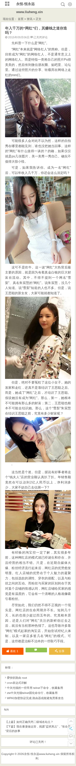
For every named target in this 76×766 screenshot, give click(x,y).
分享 (61, 651)
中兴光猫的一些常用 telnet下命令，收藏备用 (35, 687)
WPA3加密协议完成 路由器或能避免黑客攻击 (35, 698)
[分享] (71, 729)
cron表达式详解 (17, 682)
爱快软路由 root (17, 677)
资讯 (29, 19)
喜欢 (14, 651)
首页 (21, 19)
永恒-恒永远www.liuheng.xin (42, 754)
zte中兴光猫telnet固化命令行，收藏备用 (32, 692)
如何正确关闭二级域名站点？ (34, 721)
